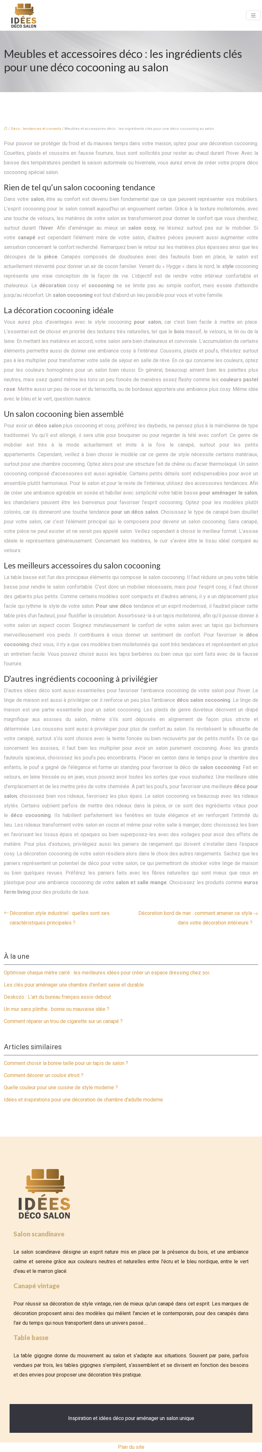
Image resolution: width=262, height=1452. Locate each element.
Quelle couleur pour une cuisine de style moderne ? (61, 1087)
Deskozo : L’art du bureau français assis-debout (57, 997)
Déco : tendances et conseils (36, 129)
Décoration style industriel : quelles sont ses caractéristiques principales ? (60, 918)
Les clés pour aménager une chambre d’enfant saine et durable (74, 985)
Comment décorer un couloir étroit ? (43, 1075)
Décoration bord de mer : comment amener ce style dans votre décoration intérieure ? (195, 918)
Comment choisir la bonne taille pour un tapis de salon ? (66, 1063)
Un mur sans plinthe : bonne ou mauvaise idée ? (56, 1009)
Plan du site (131, 1447)
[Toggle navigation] (253, 15)
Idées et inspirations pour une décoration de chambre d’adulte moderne (83, 1100)
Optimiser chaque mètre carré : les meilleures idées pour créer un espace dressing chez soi (106, 973)
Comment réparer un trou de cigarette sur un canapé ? (63, 1021)
